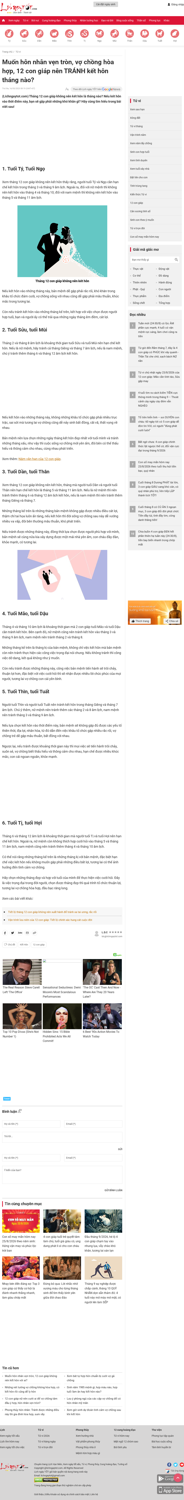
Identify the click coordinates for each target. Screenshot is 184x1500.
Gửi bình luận (113, 1190)
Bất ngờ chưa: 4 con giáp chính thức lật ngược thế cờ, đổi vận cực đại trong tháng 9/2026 (158, 446)
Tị (85, 40)
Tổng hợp (164, 303)
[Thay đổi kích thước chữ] (67, 89)
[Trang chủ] (3, 20)
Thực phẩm (139, 296)
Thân (129, 40)
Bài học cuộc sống (162, 1441)
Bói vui (35, 20)
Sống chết (139, 303)
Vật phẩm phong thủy (88, 1441)
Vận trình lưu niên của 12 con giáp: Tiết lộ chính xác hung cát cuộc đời (50, 920)
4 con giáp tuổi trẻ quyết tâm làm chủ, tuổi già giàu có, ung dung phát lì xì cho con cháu (61, 1241)
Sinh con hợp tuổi (139, 151)
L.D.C (105, 932)
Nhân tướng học (89, 20)
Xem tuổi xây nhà (139, 168)
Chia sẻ (173, 621)
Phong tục (154, 20)
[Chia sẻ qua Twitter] (12, 933)
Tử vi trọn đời (137, 228)
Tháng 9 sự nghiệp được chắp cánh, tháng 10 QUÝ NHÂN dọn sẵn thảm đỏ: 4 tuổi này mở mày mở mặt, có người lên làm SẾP (103, 1293)
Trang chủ (7, 51)
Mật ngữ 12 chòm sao (126, 1441)
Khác (166, 20)
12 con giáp (39, 944)
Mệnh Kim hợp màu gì (88, 1453)
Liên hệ (94, 1494)
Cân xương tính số (140, 211)
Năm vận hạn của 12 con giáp (40, 459)
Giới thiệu (39, 1494)
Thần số (141, 20)
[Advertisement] (55, 132)
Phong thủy (70, 20)
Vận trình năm (138, 134)
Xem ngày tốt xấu (10, 1435)
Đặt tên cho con (139, 177)
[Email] (27, 933)
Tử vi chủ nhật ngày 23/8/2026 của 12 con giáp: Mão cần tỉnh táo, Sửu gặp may (159, 377)
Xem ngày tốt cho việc (12, 1447)
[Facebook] (168, 1466)
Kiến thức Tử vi (138, 194)
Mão (54, 40)
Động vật (164, 268)
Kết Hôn (24, 944)
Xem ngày (14, 20)
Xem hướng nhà (85, 1435)
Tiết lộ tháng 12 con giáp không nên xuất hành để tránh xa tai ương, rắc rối (52, 912)
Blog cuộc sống (125, 20)
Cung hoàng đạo (51, 20)
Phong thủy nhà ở (86, 1447)
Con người (165, 289)
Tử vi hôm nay (121, 1435)
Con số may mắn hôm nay (144, 236)
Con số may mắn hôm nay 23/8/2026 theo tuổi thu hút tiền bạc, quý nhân (157, 466)
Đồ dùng (164, 275)
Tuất (160, 40)
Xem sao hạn (137, 109)
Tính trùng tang (138, 185)
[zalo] (20, 933)
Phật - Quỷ (139, 289)
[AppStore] (170, 1493)
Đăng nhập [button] (177, 4)
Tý (9, 40)
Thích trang (142, 621)
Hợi (175, 40)
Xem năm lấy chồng (141, 143)
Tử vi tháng (136, 126)
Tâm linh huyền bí (161, 1447)
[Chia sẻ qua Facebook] (5, 933)
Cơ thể (137, 275)
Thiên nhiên (140, 282)
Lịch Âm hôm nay (9, 1441)
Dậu (145, 40)
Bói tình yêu (120, 1447)
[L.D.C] (96, 933)
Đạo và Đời (107, 20)
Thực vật (138, 268)
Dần (39, 40)
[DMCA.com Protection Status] (46, 1481)
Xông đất (135, 117)
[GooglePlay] (170, 1482)
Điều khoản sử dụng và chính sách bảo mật (67, 1494)
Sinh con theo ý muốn (142, 219)
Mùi (114, 40)
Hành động (165, 282)
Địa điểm (164, 296)
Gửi (120, 1149)
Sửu (24, 40)
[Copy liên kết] (34, 933)
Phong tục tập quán (163, 1435)
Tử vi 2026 (44, 1435)
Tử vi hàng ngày (47, 1441)
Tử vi (25, 20)
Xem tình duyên (138, 160)
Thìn (69, 40)
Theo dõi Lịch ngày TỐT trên (87, 89)
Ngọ (99, 40)
